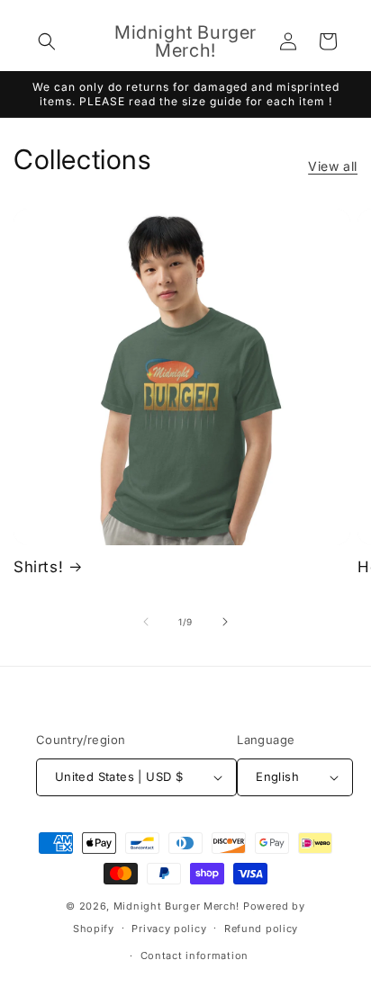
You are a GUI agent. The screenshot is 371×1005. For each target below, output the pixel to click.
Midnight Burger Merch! (176, 906)
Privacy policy (168, 928)
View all (332, 166)
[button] (47, 41)
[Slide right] (225, 622)
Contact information (194, 955)
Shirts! (38, 567)
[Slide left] (146, 622)
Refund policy (261, 928)
